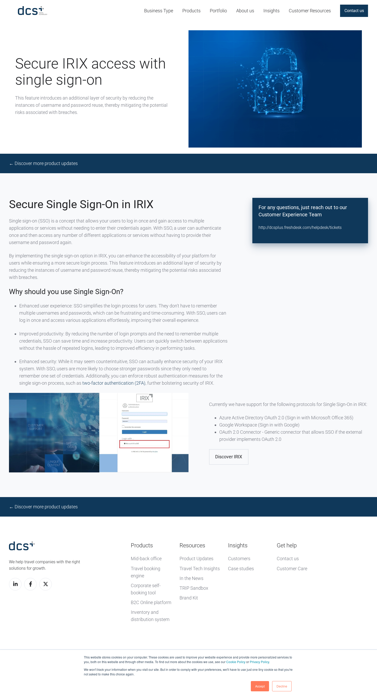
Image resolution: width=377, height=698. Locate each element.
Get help (287, 545)
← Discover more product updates (43, 163)
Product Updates (196, 558)
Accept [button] (260, 686)
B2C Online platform (151, 602)
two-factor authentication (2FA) (113, 383)
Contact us (354, 10)
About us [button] (245, 10)
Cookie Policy (235, 662)
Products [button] (191, 10)
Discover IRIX (228, 456)
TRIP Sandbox (194, 588)
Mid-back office (146, 558)
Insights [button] (271, 10)
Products (142, 545)
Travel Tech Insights (200, 568)
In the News (191, 578)
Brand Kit (189, 597)
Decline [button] (281, 686)
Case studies (241, 568)
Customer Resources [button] (310, 10)
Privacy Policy (259, 662)
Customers (239, 558)
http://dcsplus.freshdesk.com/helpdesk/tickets (300, 227)
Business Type (158, 10)
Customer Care (292, 568)
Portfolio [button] (218, 10)
